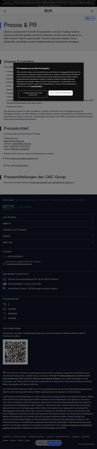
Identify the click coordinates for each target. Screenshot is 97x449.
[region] (48, 81)
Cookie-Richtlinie (36, 86)
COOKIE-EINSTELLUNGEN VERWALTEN (32, 94)
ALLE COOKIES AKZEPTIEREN (60, 93)
